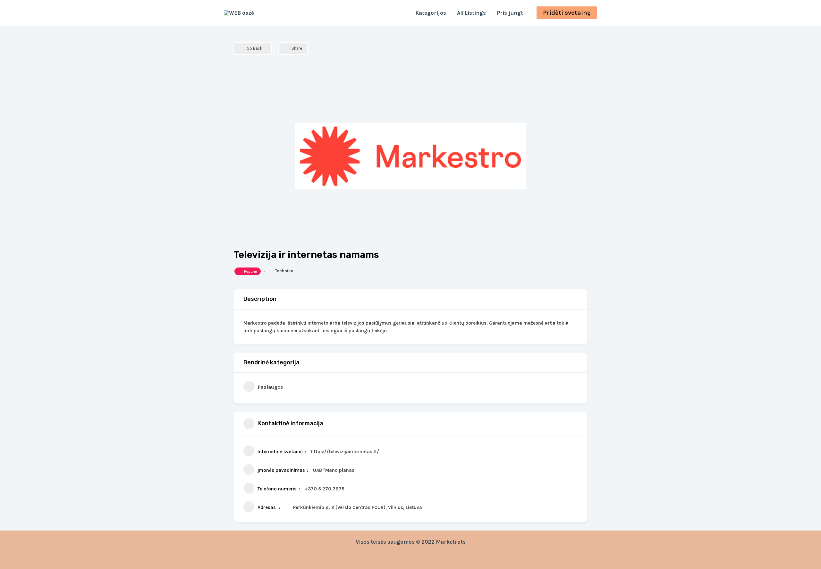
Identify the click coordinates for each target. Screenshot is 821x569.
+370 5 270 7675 (324, 489)
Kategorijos (430, 13)
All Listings (471, 13)
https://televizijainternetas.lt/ (345, 451)
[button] (567, 12)
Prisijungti (511, 13)
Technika (284, 271)
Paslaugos (270, 387)
